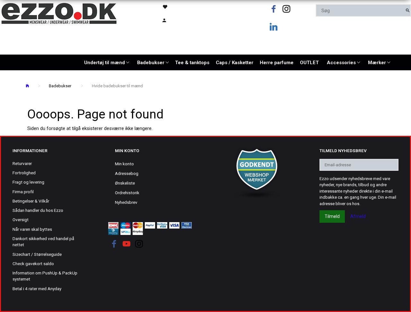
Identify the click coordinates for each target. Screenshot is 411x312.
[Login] (179, 19)
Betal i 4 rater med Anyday (37, 288)
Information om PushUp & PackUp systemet (45, 276)
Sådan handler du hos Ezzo (38, 210)
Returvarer (22, 163)
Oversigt (21, 219)
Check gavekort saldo (33, 263)
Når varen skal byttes (32, 229)
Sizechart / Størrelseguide (37, 254)
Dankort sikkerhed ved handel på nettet (43, 241)
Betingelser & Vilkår (31, 201)
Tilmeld (332, 216)
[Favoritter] (179, 6)
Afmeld (358, 216)
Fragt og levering (28, 182)
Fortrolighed (24, 172)
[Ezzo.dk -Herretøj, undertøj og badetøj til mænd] (59, 13)
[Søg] (407, 10)
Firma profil (23, 191)
